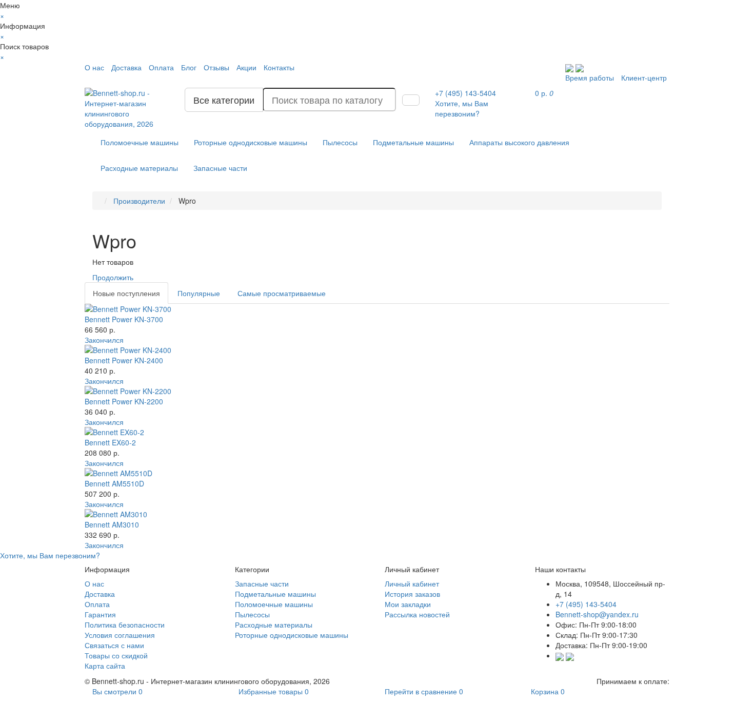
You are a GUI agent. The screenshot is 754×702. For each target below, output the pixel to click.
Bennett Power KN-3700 (124, 319)
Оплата (161, 67)
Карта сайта (105, 665)
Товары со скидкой (116, 655)
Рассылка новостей (417, 614)
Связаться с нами (114, 645)
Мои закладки (408, 604)
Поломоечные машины (139, 142)
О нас (94, 67)
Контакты (279, 67)
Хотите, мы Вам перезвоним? (461, 108)
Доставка (126, 67)
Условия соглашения (120, 635)
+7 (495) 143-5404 (586, 604)
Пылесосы (340, 142)
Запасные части (220, 168)
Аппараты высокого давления (519, 142)
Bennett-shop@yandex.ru (597, 614)
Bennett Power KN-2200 (124, 401)
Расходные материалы (139, 168)
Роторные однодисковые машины (250, 142)
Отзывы (216, 67)
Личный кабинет (412, 583)
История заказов (412, 594)
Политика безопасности (125, 624)
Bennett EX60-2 (110, 442)
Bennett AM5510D (114, 483)
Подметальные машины (413, 142)
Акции (246, 67)
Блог (188, 67)
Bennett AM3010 (112, 524)
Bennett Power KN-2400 (124, 360)
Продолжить (112, 277)
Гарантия (100, 614)
